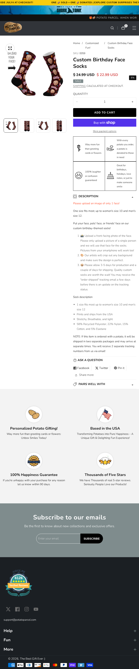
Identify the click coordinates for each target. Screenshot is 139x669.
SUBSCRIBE (92, 538)
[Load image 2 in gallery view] (27, 125)
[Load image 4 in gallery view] (59, 125)
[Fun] (70, 640)
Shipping (79, 86)
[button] (104, 384)
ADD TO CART (104, 112)
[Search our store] (114, 28)
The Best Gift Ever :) (32, 658)
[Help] (70, 630)
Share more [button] (86, 375)
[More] (70, 649)
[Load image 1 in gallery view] (11, 125)
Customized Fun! (92, 45)
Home (76, 43)
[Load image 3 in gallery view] (43, 125)
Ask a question (90, 360)
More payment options (105, 131)
